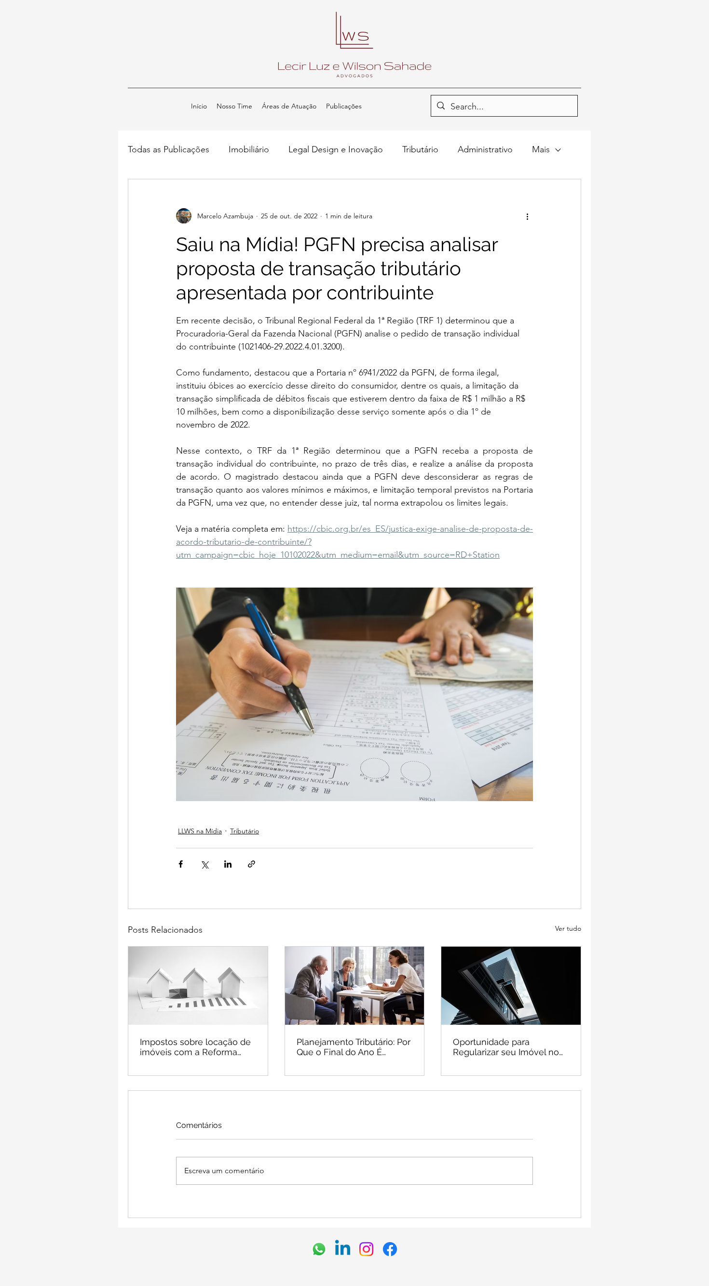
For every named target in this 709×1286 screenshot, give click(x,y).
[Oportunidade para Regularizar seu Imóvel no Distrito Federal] (511, 986)
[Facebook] (390, 1249)
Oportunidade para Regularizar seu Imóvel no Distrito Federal (506, 1047)
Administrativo (485, 149)
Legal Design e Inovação (335, 149)
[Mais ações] (527, 216)
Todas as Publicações (168, 149)
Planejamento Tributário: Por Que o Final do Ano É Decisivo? (353, 1047)
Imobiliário (249, 149)
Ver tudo (568, 928)
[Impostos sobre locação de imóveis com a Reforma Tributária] (198, 986)
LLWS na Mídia (200, 831)
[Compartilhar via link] (251, 864)
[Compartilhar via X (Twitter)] (204, 864)
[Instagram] (366, 1249)
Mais (541, 149)
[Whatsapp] (319, 1249)
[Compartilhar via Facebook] (180, 864)
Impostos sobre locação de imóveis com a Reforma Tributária (195, 1047)
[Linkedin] (342, 1249)
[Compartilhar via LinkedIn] (227, 864)
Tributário (420, 149)
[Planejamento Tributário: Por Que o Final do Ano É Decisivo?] (354, 986)
